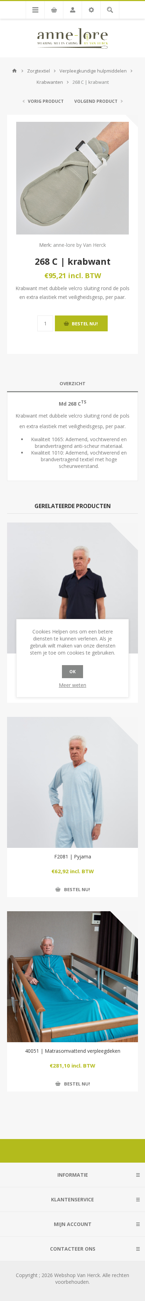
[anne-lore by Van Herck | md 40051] (72, 976)
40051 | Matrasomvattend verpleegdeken (72, 1050)
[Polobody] (72, 588)
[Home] (14, 70)
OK (72, 672)
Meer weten (72, 685)
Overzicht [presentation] (72, 383)
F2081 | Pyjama (72, 856)
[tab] (72, 383)
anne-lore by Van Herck (79, 245)
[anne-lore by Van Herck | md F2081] (72, 782)
